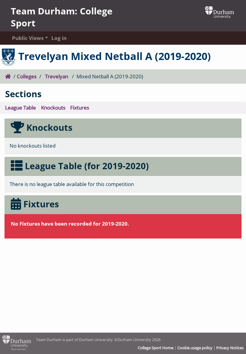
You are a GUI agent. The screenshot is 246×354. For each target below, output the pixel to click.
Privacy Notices (230, 347)
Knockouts (53, 107)
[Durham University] (220, 11)
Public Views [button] (26, 37)
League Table (20, 107)
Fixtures (79, 107)
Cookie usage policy (194, 347)
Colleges (27, 76)
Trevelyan (56, 76)
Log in (59, 37)
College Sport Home (155, 347)
